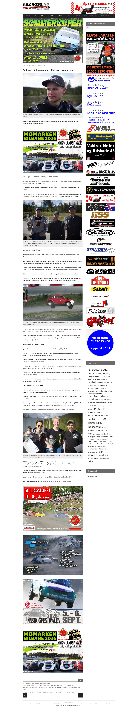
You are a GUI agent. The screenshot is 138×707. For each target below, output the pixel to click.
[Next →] (80, 695)
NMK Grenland (95, 419)
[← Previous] (25, 695)
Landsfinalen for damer (97, 399)
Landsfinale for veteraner (95, 393)
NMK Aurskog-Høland (102, 405)
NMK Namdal (99, 434)
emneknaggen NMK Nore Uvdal (56, 470)
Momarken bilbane (101, 402)
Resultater (51, 15)
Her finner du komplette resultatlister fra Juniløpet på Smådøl (49, 409)
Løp (80, 680)
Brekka (106, 373)
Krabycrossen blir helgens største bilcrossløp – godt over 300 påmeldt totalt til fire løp (48, 685)
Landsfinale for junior (104, 391)
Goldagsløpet (102, 379)
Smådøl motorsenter (66, 692)
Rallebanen (93, 441)
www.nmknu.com (39, 472)
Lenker (69, 15)
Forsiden (27, 15)
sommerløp (93, 449)
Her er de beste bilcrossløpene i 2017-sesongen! (55, 481)
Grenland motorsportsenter (99, 382)
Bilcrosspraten (95, 373)
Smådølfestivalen (101, 444)
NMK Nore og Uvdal (29, 462)
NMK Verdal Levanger (101, 439)
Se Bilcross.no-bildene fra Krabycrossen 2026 (36, 683)
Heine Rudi (32, 692)
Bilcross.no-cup (98, 369)
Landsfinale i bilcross (98, 396)
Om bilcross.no (105, 15)
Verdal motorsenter (104, 458)
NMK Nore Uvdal (53, 692)
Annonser (77, 15)
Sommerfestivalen (101, 446)
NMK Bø (96, 409)
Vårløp (91, 461)
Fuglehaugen (94, 376)
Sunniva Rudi (41, 65)
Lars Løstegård (42, 692)
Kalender (60, 15)
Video (42, 15)
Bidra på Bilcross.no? (90, 15)
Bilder (35, 15)
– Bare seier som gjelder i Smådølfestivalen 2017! (53, 477)
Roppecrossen (103, 441)
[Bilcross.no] (37, 10)
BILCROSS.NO (92, 476)
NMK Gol (105, 415)
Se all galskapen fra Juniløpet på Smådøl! (40, 177)
